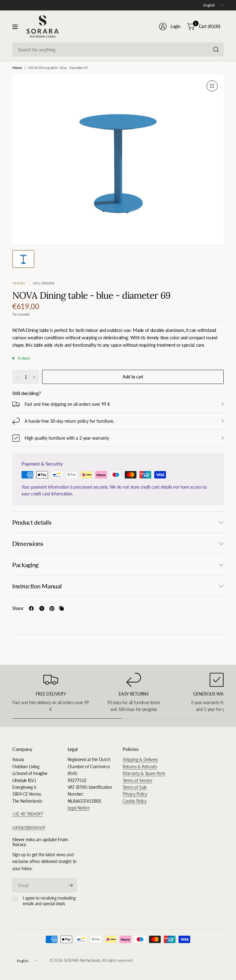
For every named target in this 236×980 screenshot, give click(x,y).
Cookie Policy (135, 801)
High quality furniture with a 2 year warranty (67, 438)
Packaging (25, 564)
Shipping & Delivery (140, 759)
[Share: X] (42, 608)
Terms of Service (137, 780)
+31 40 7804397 (27, 814)
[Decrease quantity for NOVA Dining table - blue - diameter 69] (17, 377)
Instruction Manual (36, 586)
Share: (18, 608)
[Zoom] (212, 85)
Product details (31, 522)
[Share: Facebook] (31, 608)
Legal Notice (78, 807)
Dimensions (27, 543)
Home (17, 68)
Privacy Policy (135, 794)
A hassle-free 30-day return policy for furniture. (69, 421)
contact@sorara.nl (28, 827)
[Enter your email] (70, 885)
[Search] (216, 49)
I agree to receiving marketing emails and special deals (49, 900)
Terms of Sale (135, 787)
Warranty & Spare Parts (144, 773)
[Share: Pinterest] (52, 608)
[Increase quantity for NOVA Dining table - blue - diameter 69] (34, 377)
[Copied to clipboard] (61, 608)
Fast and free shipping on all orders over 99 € (67, 404)
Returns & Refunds (140, 766)
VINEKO (18, 283)
